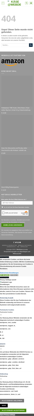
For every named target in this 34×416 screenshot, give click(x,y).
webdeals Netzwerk (24, 245)
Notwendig (4, 298)
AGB (18, 246)
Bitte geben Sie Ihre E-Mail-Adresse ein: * (14, 199)
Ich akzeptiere (5, 275)
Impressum (24, 246)
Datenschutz (11, 246)
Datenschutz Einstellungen (9, 273)
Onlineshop (4, 374)
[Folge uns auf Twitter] (16, 242)
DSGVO (2, 344)
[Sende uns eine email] (18, 242)
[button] (3, 3)
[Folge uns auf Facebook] (14, 242)
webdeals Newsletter (9, 245)
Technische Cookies (7, 310)
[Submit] (31, 45)
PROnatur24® (17, 253)
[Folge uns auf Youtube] (20, 242)
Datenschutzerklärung (7, 234)
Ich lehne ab (14, 275)
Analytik (10, 298)
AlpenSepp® (23, 251)
